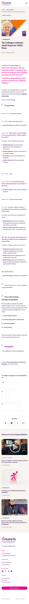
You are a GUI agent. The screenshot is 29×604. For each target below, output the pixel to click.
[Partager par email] (23, 423)
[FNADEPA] (6, 3)
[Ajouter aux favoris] (26, 458)
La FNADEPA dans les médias (9, 555)
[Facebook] (8, 571)
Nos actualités (10, 9)
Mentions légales (6, 599)
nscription (4, 356)
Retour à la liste (6, 15)
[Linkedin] (2, 571)
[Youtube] (11, 571)
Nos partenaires (6, 564)
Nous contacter (14, 588)
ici (14, 100)
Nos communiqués (6, 553)
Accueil (3, 9)
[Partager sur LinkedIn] (11, 423)
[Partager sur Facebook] (5, 423)
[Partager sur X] (17, 423)
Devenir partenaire (6, 562)
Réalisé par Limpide (20, 599)
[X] (5, 571)
